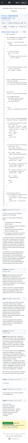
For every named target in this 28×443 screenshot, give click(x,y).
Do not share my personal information (14, 436)
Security (13, 433)
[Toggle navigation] (2, 3)
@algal (4, 275)
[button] (22, 23)
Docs (7, 435)
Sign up (24, 2)
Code (5, 26)
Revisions (13, 26)
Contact (11, 435)
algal (4, 209)
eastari (5, 379)
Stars (23, 26)
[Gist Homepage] (9, 2)
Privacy (8, 433)
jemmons (4, 16)
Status (17, 433)
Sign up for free (8, 423)
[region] (14, 120)
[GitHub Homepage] (9, 439)
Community (22, 433)
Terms (4, 433)
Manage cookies (18, 435)
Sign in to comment (12, 427)
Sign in (18, 2)
